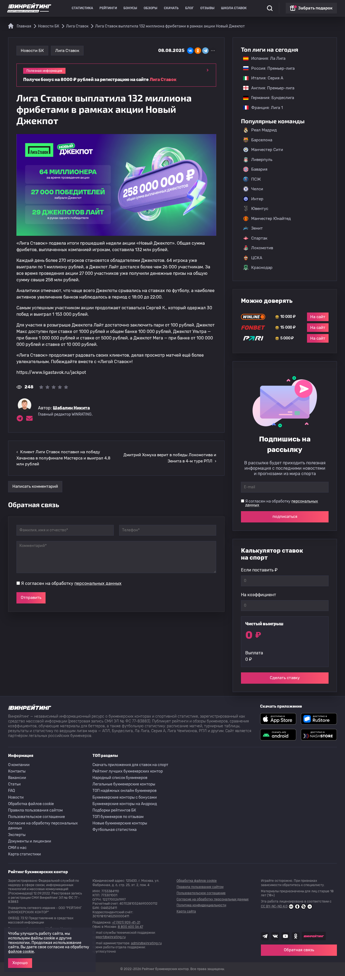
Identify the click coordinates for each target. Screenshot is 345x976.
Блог (189, 8)
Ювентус (259, 208)
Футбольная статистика (114, 829)
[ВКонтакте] (190, 50)
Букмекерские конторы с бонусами (124, 797)
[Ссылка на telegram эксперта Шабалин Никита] (19, 418)
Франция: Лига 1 (264, 107)
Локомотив (262, 247)
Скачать (171, 8)
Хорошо (20, 962)
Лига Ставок (67, 50)
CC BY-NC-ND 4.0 (274, 906)
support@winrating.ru (109, 937)
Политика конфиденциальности (201, 905)
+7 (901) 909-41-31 (126, 922)
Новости (16, 797)
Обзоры (150, 8)
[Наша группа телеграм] (265, 936)
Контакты (17, 771)
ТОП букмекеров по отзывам (118, 816)
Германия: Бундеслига (270, 97)
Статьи (14, 784)
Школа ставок (234, 8)
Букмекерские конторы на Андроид (124, 804)
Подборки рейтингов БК (114, 810)
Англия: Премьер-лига (270, 88)
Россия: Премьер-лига (270, 68)
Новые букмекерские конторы (119, 823)
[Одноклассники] (198, 50)
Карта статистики (24, 854)
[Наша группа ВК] (275, 936)
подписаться (284, 516)
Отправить (31, 597)
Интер (257, 198)
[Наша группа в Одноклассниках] (296, 936)
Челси (257, 189)
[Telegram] (205, 50)
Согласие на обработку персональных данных (43, 825)
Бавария (259, 169)
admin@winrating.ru (146, 943)
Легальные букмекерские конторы (123, 784)
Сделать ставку (285, 677)
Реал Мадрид (264, 130)
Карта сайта (186, 911)
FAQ (11, 790)
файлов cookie (21, 951)
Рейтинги (108, 8)
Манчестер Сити (267, 149)
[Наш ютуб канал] (285, 936)
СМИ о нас (17, 847)
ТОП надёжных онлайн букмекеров (124, 790)
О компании (19, 765)
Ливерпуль (261, 159)
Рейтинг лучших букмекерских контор (127, 771)
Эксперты (17, 835)
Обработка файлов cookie (31, 804)
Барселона (261, 140)
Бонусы (130, 8)
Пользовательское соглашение (36, 816)
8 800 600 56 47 (130, 927)
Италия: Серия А (264, 78)
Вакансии (17, 777)
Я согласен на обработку (71, 583)
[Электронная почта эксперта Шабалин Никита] (29, 418)
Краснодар (261, 267)
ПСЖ (256, 179)
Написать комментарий (35, 486)
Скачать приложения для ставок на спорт (130, 765)
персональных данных (98, 583)
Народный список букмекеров (119, 777)
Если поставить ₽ (259, 570)
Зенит (257, 228)
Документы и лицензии (29, 841)
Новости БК (32, 50)
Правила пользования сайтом (35, 810)
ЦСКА (256, 257)
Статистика (82, 8)
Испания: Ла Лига (268, 58)
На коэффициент (258, 594)
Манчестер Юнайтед (271, 218)
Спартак (259, 238)
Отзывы (207, 8)
